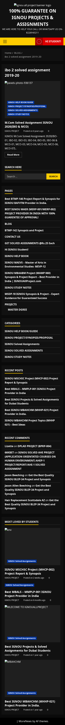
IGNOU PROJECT (12, 131)
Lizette (9, 446)
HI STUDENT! (53, 41)
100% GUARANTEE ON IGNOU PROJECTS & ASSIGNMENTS (32, 17)
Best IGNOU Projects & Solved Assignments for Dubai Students (27, 648)
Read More (14, 155)
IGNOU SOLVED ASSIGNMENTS (22, 110)
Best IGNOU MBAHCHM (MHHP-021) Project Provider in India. (30, 703)
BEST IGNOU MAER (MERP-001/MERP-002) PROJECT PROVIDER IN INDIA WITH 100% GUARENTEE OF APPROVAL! (30, 213)
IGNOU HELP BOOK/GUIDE (20, 102)
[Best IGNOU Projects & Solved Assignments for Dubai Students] (32, 623)
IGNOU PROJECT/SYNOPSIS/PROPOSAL (27, 106)
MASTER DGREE (17, 309)
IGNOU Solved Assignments (22, 344)
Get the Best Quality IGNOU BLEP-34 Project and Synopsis (28, 489)
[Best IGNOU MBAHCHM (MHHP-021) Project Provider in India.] (32, 678)
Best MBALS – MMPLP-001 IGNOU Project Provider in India (28, 594)
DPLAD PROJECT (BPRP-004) (34, 446)
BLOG (8, 224)
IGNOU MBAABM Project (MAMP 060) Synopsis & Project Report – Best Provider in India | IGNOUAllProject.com (32, 277)
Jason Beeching (14, 475)
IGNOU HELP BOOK (17, 256)
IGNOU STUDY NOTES (18, 114)
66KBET (9, 452)
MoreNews (25, 721)
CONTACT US (12, 236)
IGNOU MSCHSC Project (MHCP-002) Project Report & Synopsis (29, 571)
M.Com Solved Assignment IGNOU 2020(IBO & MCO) (32, 99)
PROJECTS (11, 304)
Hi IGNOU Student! (16, 249)
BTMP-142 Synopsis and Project (24, 230)
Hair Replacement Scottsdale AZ (25, 500)
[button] (5, 41)
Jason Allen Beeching (18, 485)
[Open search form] (31, 42)
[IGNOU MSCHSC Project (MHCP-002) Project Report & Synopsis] (32, 546)
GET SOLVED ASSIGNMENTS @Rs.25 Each (30, 243)
